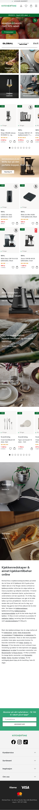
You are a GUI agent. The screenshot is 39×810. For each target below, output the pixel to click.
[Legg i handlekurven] (14, 141)
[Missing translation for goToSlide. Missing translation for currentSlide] (10, 148)
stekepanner (8, 632)
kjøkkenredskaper (21, 608)
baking (11, 618)
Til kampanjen (8, 32)
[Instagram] (20, 742)
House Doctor (18, 653)
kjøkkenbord (6, 650)
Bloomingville (6, 653)
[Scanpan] (23, 43)
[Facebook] (14, 742)
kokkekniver (30, 635)
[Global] (8, 43)
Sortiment (7, 760)
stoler (14, 650)
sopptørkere (8, 635)
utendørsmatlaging (11, 621)
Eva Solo (15, 658)
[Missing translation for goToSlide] (12, 148)
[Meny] (36, 5)
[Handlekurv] (31, 5)
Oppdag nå (8, 172)
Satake (4, 658)
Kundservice (8, 752)
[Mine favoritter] (26, 5)
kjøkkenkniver (18, 635)
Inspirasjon (7, 768)
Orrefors (26, 642)
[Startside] (9, 6)
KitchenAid (28, 655)
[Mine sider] (21, 5)
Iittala (21, 642)
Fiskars (22, 658)
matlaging (5, 618)
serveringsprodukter (8, 613)
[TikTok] (26, 742)
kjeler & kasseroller (24, 632)
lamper (34, 648)
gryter (15, 632)
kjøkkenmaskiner (20, 611)
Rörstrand (5, 645)
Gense (9, 658)
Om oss (6, 776)
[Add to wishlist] (10, 141)
